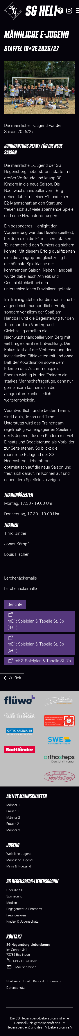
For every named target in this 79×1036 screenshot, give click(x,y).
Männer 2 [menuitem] (13, 818)
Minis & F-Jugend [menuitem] (18, 866)
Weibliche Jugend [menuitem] (18, 854)
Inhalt (27, 981)
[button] (69, 10)
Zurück (15, 677)
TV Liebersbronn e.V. (58, 1027)
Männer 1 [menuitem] (13, 805)
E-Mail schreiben (24, 967)
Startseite (13, 981)
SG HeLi (41, 10)
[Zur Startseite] (13, 10)
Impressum (55, 981)
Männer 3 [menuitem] (13, 830)
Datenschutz (15, 988)
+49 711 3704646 (25, 961)
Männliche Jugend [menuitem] (19, 860)
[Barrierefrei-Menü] (60, 10)
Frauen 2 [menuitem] (12, 824)
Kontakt (38, 981)
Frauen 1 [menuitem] (12, 811)
